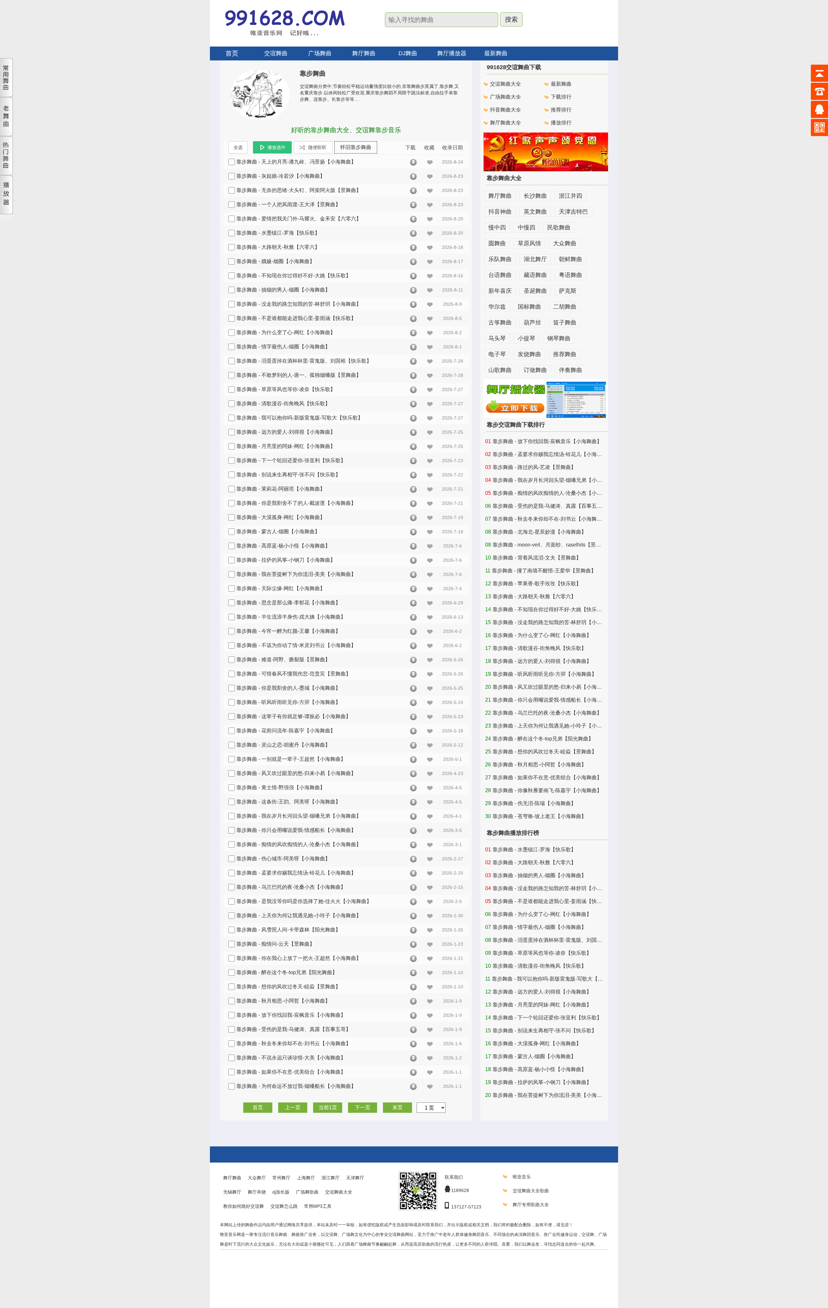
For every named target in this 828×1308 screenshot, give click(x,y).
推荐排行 (561, 109)
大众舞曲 (564, 243)
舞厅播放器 (451, 53)
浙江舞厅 (330, 1177)
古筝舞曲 (500, 322)
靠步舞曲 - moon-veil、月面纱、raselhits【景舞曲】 (552, 545)
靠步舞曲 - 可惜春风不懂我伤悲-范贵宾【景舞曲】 (293, 673)
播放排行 (561, 122)
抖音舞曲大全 (505, 109)
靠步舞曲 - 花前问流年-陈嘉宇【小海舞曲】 (285, 730)
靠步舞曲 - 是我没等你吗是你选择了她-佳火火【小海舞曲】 (304, 901)
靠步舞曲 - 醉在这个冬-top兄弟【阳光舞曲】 (286, 972)
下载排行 (561, 97)
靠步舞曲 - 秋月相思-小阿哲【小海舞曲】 (283, 1001)
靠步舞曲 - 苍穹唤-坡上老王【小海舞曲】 (539, 816)
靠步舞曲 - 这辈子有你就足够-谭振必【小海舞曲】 (293, 716)
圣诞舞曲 (535, 291)
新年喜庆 (500, 291)
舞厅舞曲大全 (505, 122)
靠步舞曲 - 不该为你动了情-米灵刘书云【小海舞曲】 (296, 645)
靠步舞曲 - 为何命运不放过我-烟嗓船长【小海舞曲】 (296, 1086)
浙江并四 (570, 196)
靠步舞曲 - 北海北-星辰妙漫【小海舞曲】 (539, 532)
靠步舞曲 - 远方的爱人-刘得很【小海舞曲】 (285, 432)
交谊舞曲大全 (505, 84)
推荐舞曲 (564, 354)
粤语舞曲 (570, 275)
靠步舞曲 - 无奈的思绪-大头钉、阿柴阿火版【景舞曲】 (298, 190)
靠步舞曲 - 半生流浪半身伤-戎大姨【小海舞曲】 (291, 617)
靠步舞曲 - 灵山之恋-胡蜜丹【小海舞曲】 (283, 745)
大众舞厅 (257, 1177)
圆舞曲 (497, 243)
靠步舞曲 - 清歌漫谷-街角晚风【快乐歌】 (283, 403)
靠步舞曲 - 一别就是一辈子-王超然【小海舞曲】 (291, 759)
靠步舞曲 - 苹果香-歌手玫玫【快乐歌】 (537, 583)
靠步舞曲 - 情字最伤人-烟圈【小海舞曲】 (283, 346)
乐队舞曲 (500, 259)
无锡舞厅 (232, 1192)
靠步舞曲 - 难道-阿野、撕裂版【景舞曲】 (283, 659)
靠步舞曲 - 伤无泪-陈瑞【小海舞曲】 (534, 803)
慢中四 (497, 227)
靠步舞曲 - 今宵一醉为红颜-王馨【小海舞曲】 (288, 631)
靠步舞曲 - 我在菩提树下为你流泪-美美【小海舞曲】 (296, 574)
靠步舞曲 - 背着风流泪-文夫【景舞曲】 (537, 557)
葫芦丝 (532, 322)
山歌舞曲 (500, 370)
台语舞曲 (500, 275)
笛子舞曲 (564, 322)
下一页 (362, 1107)
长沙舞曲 (535, 196)
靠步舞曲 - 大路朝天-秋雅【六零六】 (278, 247)
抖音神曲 (500, 211)
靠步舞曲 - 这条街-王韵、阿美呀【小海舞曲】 (288, 801)
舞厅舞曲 (500, 196)
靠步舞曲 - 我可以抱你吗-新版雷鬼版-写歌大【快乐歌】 (299, 417)
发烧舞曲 (529, 354)
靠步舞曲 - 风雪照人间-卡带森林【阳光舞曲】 (288, 929)
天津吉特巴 (573, 211)
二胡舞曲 (564, 306)
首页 (231, 53)
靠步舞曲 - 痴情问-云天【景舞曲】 (275, 944)
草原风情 (529, 243)
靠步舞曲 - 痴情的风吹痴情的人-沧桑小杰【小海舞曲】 (298, 844)
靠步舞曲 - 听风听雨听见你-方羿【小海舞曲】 (288, 702)
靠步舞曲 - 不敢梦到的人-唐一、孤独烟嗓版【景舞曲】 (298, 375)
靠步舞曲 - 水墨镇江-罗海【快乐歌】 (278, 233)
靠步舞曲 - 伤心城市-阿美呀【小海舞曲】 (283, 858)
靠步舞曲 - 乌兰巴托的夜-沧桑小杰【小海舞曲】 (291, 887)
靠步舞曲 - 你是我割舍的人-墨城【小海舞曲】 (288, 688)
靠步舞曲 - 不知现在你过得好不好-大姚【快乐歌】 (293, 275)
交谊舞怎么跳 (284, 1206)
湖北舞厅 (535, 259)
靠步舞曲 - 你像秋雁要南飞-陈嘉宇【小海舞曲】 (547, 790)
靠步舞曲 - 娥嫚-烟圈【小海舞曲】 (275, 261)
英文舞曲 (535, 211)
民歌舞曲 (559, 227)
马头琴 (497, 338)
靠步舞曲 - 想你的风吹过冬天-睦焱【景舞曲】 (288, 986)
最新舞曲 (495, 53)
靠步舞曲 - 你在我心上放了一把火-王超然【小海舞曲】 (298, 958)
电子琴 (497, 354)
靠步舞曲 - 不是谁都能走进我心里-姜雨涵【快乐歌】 (296, 318)
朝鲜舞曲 (570, 259)
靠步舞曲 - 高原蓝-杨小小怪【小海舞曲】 (283, 545)
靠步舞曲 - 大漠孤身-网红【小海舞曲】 (280, 517)
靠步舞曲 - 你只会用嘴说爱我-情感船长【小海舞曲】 (296, 830)
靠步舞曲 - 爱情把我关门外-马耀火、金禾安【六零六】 (298, 218)
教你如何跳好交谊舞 (243, 1206)
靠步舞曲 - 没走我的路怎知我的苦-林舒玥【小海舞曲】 (298, 304)
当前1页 (328, 1107)
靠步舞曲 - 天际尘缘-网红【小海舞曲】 (280, 588)
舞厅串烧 (257, 1192)
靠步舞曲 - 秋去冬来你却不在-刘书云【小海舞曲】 (293, 1043)
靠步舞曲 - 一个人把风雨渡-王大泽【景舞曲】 (288, 204)
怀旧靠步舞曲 (355, 147)
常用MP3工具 (318, 1206)
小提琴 (526, 338)
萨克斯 (567, 291)
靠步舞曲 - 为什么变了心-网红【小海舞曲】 (285, 332)
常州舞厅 (281, 1177)
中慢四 (526, 227)
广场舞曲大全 (505, 97)
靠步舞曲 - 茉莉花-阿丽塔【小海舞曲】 (280, 489)
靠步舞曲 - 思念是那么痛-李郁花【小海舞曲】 (288, 602)
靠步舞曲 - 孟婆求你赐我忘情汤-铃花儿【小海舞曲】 (296, 873)
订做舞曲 (535, 370)
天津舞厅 (355, 1177)
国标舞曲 (529, 306)
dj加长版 (280, 1192)
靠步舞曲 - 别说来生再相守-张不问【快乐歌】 (288, 474)
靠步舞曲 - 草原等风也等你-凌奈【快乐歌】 (285, 389)
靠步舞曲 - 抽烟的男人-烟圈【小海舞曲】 (283, 289)
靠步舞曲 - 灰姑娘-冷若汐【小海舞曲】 (280, 176)
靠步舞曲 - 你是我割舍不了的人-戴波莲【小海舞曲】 (296, 503)
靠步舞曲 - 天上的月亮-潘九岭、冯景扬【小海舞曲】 (296, 162)
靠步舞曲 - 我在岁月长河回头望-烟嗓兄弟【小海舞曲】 (298, 816)
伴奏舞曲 (570, 370)
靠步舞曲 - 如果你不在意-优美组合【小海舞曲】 (291, 1072)
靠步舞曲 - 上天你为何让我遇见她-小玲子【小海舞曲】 (298, 915)
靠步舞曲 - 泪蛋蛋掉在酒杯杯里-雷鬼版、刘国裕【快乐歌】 (304, 361)
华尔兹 (497, 306)
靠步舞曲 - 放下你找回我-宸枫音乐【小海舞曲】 (291, 1015)
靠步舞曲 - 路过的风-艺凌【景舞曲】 (534, 467)
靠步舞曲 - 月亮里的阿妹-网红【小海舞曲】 (285, 446)
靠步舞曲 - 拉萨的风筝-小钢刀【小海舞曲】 (285, 560)
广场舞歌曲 (307, 1192)
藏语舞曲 (535, 275)
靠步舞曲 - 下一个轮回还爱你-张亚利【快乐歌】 (291, 460)
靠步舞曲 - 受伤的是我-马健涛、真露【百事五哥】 (293, 1029)
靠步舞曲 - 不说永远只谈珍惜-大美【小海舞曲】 (291, 1057)
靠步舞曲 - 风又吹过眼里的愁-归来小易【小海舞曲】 (296, 773)
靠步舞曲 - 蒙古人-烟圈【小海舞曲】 (278, 531)
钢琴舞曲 (559, 338)
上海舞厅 (306, 1177)
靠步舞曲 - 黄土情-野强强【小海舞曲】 (280, 787)
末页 (397, 1107)
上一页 (292, 1107)
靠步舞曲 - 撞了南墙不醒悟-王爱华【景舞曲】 (544, 570)
